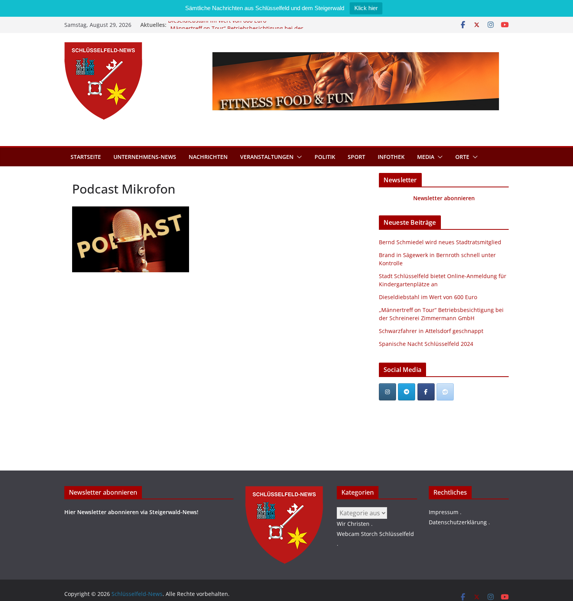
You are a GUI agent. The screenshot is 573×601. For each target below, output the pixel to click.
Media (425, 156)
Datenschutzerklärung (458, 522)
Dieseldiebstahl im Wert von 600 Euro (217, 24)
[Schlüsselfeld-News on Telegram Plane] (406, 391)
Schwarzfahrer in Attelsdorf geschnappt (431, 331)
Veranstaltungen (267, 156)
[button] (298, 157)
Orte (462, 156)
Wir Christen (353, 523)
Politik (325, 156)
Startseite (86, 156)
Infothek (391, 156)
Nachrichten (208, 156)
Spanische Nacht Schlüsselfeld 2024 (426, 343)
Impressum (443, 512)
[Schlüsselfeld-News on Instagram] (387, 391)
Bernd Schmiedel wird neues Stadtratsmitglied (440, 242)
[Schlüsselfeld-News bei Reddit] (445, 391)
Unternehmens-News (144, 156)
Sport (356, 156)
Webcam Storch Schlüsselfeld (375, 534)
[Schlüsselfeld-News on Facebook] (426, 391)
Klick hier (366, 8)
